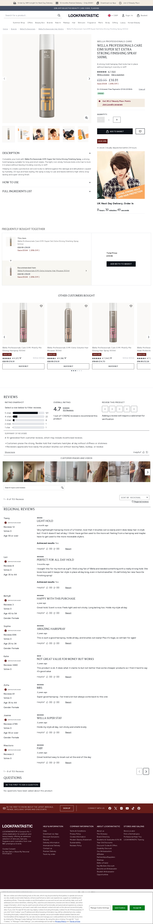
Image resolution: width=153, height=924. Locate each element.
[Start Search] (59, 15)
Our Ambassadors (104, 851)
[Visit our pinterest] (139, 808)
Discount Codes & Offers (107, 845)
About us (100, 831)
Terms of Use (75, 921)
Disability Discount (104, 848)
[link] (127, 15)
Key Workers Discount (106, 866)
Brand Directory (103, 837)
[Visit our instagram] (121, 808)
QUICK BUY (23, 366)
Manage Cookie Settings (100, 908)
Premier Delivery (49, 851)
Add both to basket (121, 264)
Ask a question (117, 75)
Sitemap (100, 860)
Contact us (47, 848)
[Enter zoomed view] (86, 118)
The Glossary (102, 834)
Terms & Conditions (78, 831)
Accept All (137, 908)
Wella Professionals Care (114, 41)
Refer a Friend (102, 863)
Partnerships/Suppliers (106, 857)
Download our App (50, 834)
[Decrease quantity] (101, 120)
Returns (46, 840)
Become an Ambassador (107, 869)
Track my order (49, 854)
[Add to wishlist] (140, 131)
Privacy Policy (75, 834)
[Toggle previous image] (4, 79)
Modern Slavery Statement (81, 840)
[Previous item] (4, 337)
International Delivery (51, 845)
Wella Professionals (27, 29)
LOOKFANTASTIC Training (134, 840)
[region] (76, 908)
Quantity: (102, 114)
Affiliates (100, 854)
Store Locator (129, 831)
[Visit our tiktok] (133, 808)
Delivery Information (51, 843)
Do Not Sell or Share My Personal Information (15, 853)
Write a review (103, 75)
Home (5, 29)
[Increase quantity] (117, 120)
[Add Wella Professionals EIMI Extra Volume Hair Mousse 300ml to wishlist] (86, 306)
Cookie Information (78, 837)
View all (142, 89)
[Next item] (149, 337)
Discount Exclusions (51, 837)
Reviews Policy (76, 845)
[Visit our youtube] (127, 808)
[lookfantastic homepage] (84, 15)
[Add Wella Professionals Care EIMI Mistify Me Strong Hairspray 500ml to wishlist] (41, 306)
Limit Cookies (120, 908)
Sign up (66, 808)
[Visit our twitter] (116, 808)
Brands (14, 29)
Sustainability (75, 843)
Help (45, 831)
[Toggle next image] (89, 79)
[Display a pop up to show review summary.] (20, 358)
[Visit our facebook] (110, 808)
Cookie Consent (8, 849)
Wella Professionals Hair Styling (51, 29)
